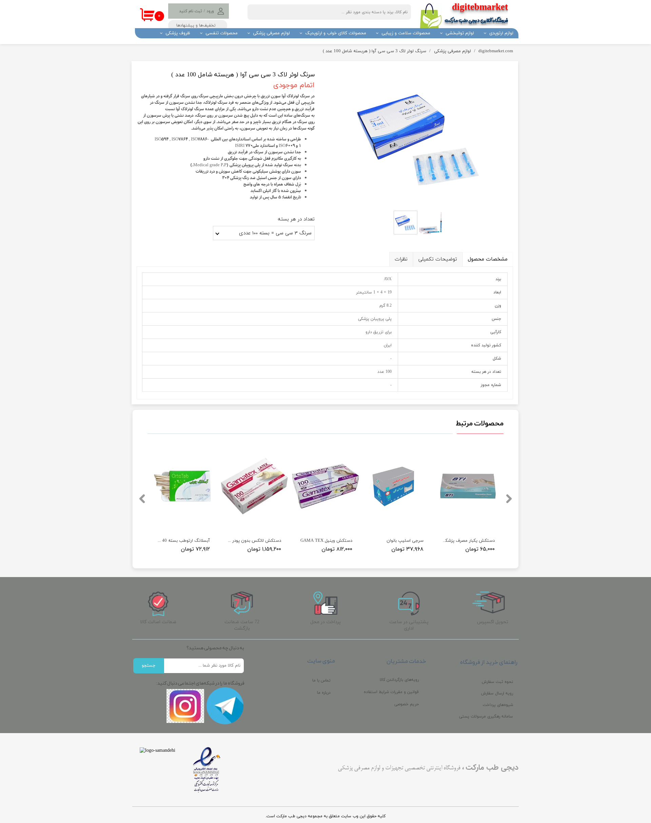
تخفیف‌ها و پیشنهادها (196, 25)
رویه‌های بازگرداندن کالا (399, 680)
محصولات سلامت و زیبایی (405, 33)
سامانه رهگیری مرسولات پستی (486, 716)
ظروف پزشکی (177, 33)
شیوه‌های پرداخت (498, 705)
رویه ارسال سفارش (497, 693)
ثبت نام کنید (190, 11)
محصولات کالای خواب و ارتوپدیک (335, 33)
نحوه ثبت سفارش (497, 682)
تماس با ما (321, 680)
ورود (210, 11)
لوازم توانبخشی (460, 33)
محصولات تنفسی (221, 33)
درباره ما (324, 692)
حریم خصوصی (406, 704)
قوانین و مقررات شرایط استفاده (391, 692)
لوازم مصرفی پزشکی (271, 33)
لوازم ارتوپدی (501, 33)
